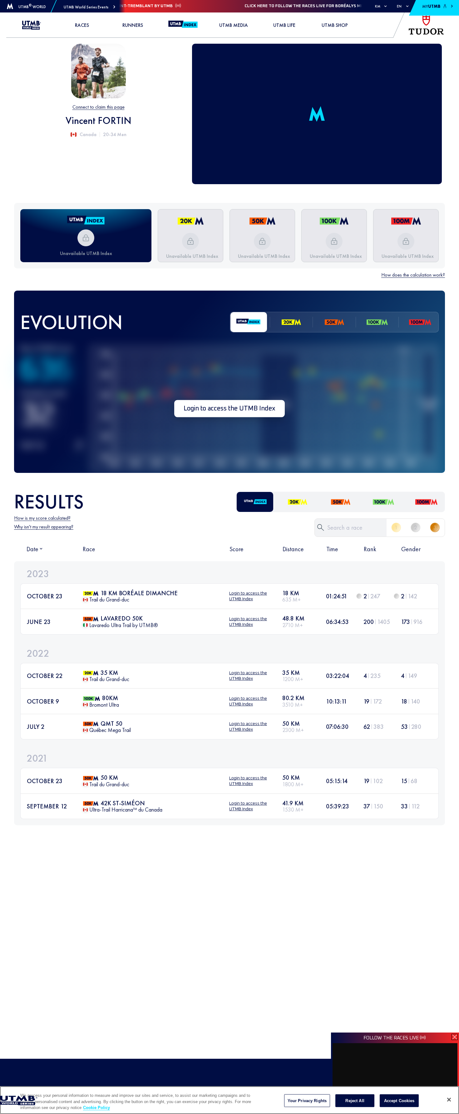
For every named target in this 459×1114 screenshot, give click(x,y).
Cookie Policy (96, 1107)
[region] (229, 1100)
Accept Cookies (399, 1100)
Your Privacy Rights (307, 1100)
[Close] (449, 1100)
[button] (89, 7)
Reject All (354, 1100)
